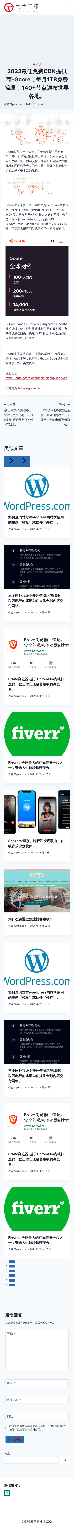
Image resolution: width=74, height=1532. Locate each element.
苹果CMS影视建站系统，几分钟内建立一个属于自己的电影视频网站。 (55, 414)
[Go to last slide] (10, 461)
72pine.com (15, 104)
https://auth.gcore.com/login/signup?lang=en (36, 378)
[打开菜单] (67, 6)
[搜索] (65, 1460)
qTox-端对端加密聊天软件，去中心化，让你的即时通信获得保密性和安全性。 (18, 414)
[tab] (12, 1261)
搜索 (7, 1454)
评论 (11, 1333)
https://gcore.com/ (31, 388)
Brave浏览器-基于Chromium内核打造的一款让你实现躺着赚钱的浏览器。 (36, 684)
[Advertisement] (37, 38)
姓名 (11, 1383)
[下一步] (23, 461)
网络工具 (37, 64)
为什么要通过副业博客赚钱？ (30, 919)
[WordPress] (7, 1493)
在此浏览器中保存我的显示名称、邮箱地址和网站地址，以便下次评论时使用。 (37, 1427)
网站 (10, 1416)
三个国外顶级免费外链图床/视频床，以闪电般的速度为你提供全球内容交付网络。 (36, 600)
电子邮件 (14, 1400)
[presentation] (37, 489)
